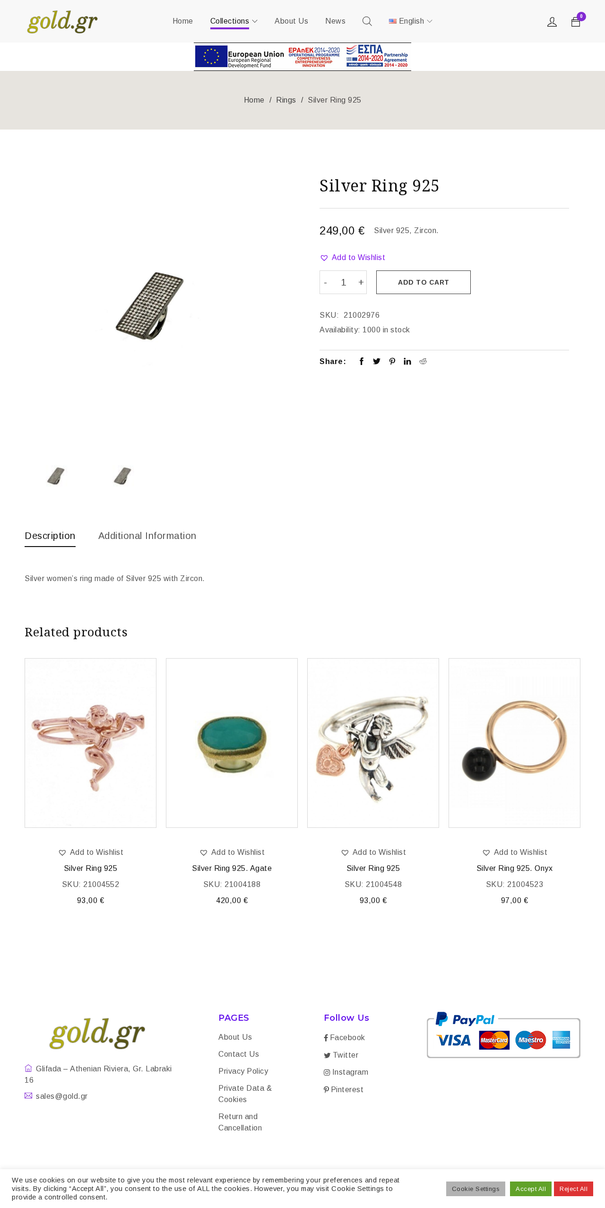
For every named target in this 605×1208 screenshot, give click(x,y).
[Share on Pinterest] (393, 362)
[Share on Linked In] (408, 362)
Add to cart (423, 282)
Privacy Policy (243, 1071)
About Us (235, 1037)
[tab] (50, 538)
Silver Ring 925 (91, 868)
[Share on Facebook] (362, 362)
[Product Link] (90, 743)
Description (50, 535)
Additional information (147, 535)
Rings (286, 100)
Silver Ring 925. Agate (232, 868)
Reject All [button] (574, 1188)
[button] (352, 257)
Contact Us (238, 1054)
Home (254, 100)
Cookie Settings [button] (476, 1188)
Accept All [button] (531, 1188)
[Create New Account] (553, 24)
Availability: (340, 330)
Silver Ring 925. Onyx (514, 868)
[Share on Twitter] (377, 362)
